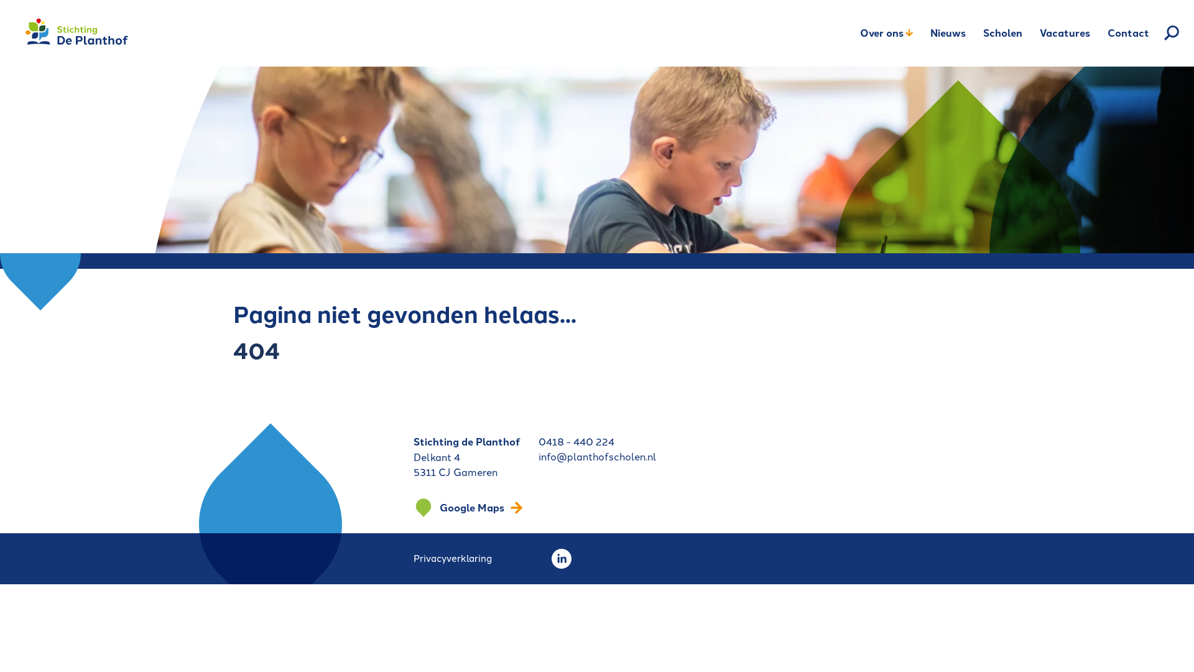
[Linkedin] (562, 559)
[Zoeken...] (1171, 33)
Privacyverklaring (453, 557)
